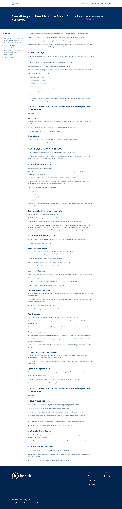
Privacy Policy (16, 503)
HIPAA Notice (39, 503)
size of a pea (65, 66)
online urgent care (53, 450)
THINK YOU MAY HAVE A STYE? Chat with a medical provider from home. (13, 39)
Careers (91, 484)
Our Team (85, 3)
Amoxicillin (33, 200)
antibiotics (47, 168)
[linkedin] (104, 476)
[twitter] (108, 476)
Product (93, 3)
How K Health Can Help (10, 60)
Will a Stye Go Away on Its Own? (12, 43)
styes (62, 34)
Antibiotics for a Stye (9, 45)
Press (90, 476)
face (80, 225)
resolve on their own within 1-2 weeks (64, 153)
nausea (48, 221)
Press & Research (104, 3)
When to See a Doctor (9, 57)
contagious (54, 99)
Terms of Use (28, 503)
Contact (91, 480)
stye (30, 56)
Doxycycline (34, 191)
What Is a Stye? (8, 36)
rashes (48, 225)
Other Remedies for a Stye (11, 48)
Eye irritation (34, 83)
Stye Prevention (8, 54)
